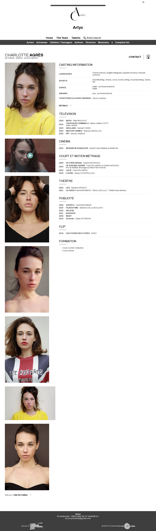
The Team (62, 37)
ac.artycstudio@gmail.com (78, 518)
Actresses (41, 42)
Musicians (103, 42)
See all (16, 495)
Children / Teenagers (61, 42)
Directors (91, 42)
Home (49, 37)
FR (143, 2)
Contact (135, 57)
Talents (75, 37)
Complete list (122, 42)
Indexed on (25, 526)
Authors (79, 42)
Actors (30, 42)
